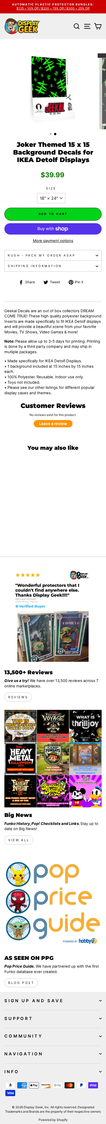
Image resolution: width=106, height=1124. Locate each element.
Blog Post (21, 983)
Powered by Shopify (53, 1120)
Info (11, 1071)
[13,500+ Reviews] (53, 616)
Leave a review (53, 423)
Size (51, 188)
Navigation (23, 1053)
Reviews (18, 697)
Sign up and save (34, 1000)
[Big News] (53, 758)
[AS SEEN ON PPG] (53, 901)
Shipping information (35, 266)
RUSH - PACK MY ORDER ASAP (41, 255)
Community (23, 1036)
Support (18, 1018)
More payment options (53, 240)
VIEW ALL (19, 840)
